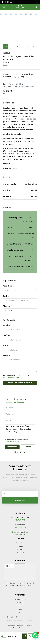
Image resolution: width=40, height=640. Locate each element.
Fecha (6, 296)
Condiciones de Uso (11, 378)
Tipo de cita (8, 286)
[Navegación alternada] (37, 2)
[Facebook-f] (3, 617)
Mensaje (6, 355)
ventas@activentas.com (20, 534)
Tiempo (6, 306)
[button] (35, 635)
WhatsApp (21, 452)
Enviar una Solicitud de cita (20, 383)
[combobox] (20, 290)
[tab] (5, 46)
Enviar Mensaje (12, 446)
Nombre (6, 325)
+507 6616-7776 (20, 527)
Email (5, 345)
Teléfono (7, 335)
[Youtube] (16, 617)
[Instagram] (12, 617)
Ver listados (19, 402)
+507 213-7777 (20, 520)
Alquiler (6, 53)
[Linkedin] (8, 617)
